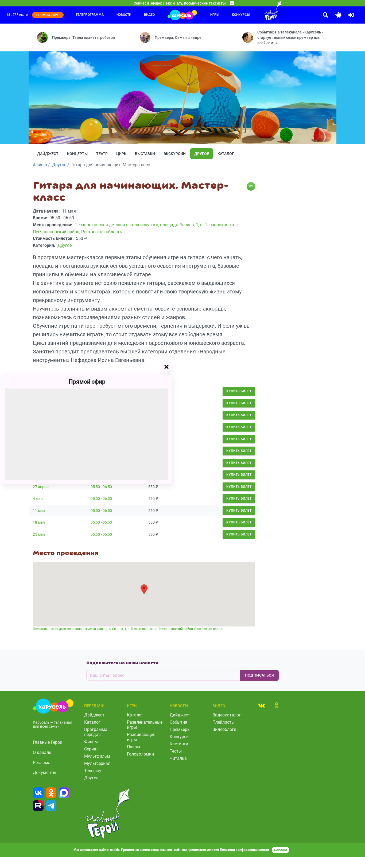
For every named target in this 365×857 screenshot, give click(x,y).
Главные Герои (47, 742)
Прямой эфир (87, 381)
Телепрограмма (90, 15)
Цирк (121, 154)
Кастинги (179, 743)
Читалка (178, 758)
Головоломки (140, 754)
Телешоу (92, 770)
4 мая (38, 498)
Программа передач (95, 732)
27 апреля (42, 487)
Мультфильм (97, 756)
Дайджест (48, 154)
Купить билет (238, 391)
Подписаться (259, 675)
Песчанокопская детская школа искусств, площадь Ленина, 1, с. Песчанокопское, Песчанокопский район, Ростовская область (129, 629)
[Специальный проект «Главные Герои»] (262, 10)
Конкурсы (241, 15)
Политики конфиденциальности (244, 850)
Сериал (91, 749)
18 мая (39, 522)
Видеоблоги (224, 729)
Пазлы (133, 746)
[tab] (261, 705)
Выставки (145, 154)
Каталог (226, 154)
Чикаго (22, 15)
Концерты (77, 154)
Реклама (42, 762)
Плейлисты (223, 722)
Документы (44, 772)
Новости (124, 15)
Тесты (176, 751)
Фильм (91, 741)
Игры (214, 15)
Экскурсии (175, 154)
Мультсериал (97, 763)
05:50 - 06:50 (101, 487)
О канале (42, 752)
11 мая (39, 510)
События (178, 722)
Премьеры (180, 729)
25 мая (39, 534)
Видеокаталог (226, 715)
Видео (149, 15)
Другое (201, 154)
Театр (102, 154)
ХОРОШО (280, 850)
